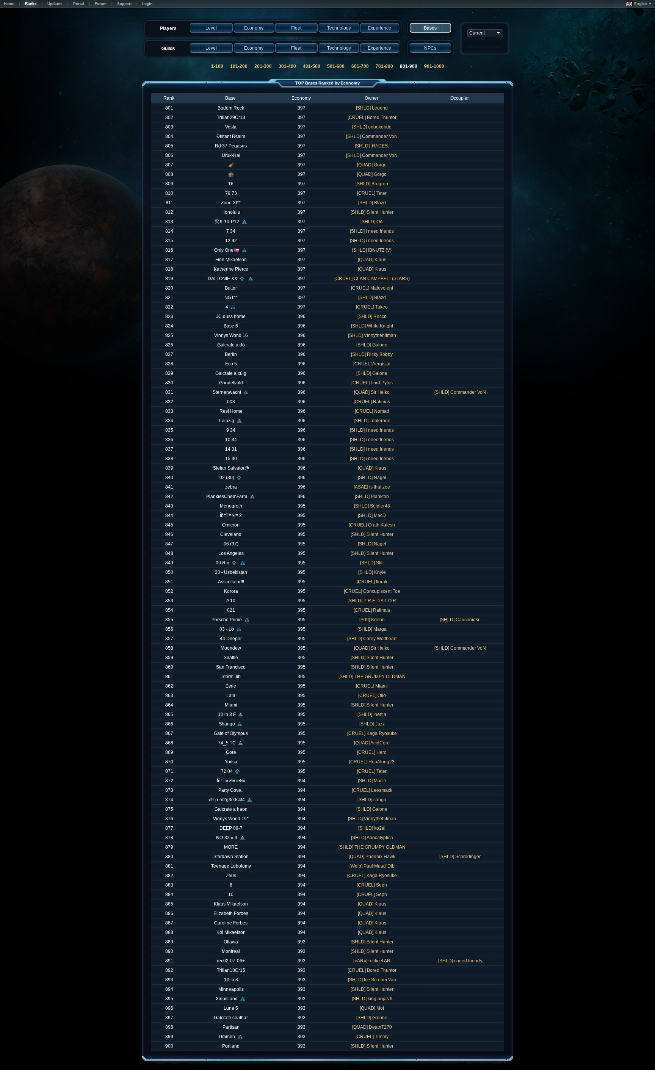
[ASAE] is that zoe (372, 487)
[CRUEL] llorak (372, 581)
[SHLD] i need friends (372, 231)
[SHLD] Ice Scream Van (372, 979)
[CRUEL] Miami (372, 686)
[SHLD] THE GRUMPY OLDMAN (372, 676)
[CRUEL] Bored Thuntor (372, 117)
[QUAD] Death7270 (372, 1027)
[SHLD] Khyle (372, 572)
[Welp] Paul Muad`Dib (372, 866)
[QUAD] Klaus (372, 259)
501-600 (336, 66)
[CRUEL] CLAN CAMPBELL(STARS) (372, 278)
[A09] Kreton (372, 619)
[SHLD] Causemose (460, 619)
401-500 (311, 66)
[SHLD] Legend (372, 108)
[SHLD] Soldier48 (372, 506)
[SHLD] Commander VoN (372, 136)
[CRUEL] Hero (372, 752)
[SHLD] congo (371, 799)
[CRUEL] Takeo (372, 307)
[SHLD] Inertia (371, 714)
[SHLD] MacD (372, 515)
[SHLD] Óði (372, 221)
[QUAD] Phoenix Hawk (372, 856)
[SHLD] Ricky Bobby (372, 354)
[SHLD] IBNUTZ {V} (372, 250)
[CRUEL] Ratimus (372, 401)
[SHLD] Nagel (372, 477)
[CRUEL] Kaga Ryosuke (372, 733)
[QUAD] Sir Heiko (372, 392)
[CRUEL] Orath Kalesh (372, 525)
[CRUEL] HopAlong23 (372, 762)
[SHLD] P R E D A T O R (372, 600)
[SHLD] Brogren (372, 183)
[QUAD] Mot (372, 1008)
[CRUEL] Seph (372, 885)
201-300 (263, 66)
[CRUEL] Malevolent (372, 288)
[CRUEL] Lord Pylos (372, 382)
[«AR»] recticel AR (371, 960)
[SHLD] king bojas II (372, 998)
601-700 (360, 66)
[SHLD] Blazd (372, 202)
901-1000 (434, 66)
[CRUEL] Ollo (372, 695)
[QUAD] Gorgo (372, 165)
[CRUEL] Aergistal (371, 364)
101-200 (239, 66)
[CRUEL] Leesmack (372, 790)
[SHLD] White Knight (372, 326)
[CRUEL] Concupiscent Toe (372, 591)
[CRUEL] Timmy (372, 1036)
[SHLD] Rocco (372, 316)
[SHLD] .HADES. (372, 146)
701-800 (384, 66)
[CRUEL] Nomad (372, 411)
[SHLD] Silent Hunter (372, 212)
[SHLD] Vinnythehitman (372, 335)
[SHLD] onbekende (372, 127)
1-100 (217, 66)
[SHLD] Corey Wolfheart (371, 638)
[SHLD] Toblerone (372, 420)
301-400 (287, 66)
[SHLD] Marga (372, 629)
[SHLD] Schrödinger (460, 856)
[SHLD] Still (372, 563)
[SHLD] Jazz (372, 724)
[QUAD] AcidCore (372, 743)
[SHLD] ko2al (371, 828)
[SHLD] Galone (371, 345)
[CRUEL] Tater (372, 193)
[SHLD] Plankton (372, 496)
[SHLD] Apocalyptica (372, 837)
